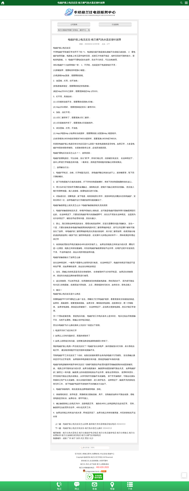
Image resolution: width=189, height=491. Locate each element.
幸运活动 (103, 454)
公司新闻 (74, 24)
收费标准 (95, 454)
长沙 (91, 438)
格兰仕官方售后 (97, 457)
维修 (112, 489)
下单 (130, 489)
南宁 (74, 438)
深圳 (78, 438)
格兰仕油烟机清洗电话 (71, 435)
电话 (59, 489)
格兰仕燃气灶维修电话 (91, 435)
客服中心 (111, 454)
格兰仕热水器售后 (70, 433)
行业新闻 (115, 24)
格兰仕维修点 (122, 433)
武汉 (82, 438)
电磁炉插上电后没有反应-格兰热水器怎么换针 (82, 428)
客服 (94, 489)
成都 (65, 438)
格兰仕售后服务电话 (107, 433)
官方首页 (78, 454)
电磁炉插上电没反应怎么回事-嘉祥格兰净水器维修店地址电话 (89, 424)
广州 (69, 438)
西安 (87, 438)
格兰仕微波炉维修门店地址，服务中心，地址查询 (74, 30)
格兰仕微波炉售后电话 (88, 433)
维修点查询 (87, 454)
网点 (77, 489)
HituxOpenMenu (186, 3)
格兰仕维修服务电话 (86, 468)
